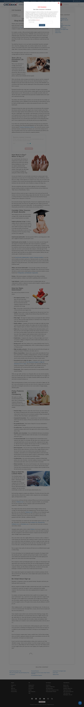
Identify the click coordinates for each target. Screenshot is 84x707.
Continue (42, 25)
